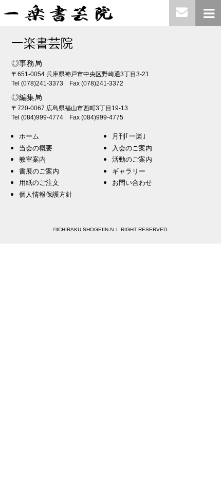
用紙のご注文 (39, 182)
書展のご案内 (39, 171)
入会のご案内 (132, 148)
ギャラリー (128, 171)
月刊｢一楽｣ (129, 136)
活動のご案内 (132, 159)
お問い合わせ (132, 182)
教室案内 (32, 159)
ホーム (29, 136)
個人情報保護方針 (45, 194)
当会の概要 (35, 148)
